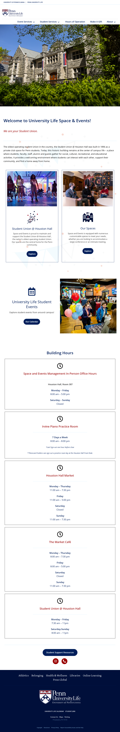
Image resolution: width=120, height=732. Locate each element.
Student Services (48, 21)
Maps (61, 717)
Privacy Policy (55, 727)
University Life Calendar (54, 711)
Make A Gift (96, 21)
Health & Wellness (56, 675)
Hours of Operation (75, 21)
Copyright (39, 727)
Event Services (24, 21)
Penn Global (60, 679)
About (110, 21)
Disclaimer (47, 727)
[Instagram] (56, 661)
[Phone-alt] (64, 661)
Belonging (37, 675)
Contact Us (54, 717)
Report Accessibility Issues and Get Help (71, 727)
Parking (67, 717)
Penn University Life (35, 2)
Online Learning (92, 675)
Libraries (75, 675)
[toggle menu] (34, 22)
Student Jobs (70, 711)
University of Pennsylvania (14, 2)
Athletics (24, 675)
